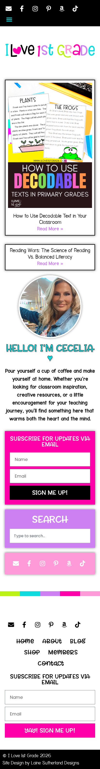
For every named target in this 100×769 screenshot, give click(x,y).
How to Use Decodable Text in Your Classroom (50, 219)
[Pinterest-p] (48, 8)
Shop (32, 652)
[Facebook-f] (22, 8)
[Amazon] (62, 8)
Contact (51, 663)
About (52, 641)
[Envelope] (8, 8)
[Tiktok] (75, 8)
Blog (78, 641)
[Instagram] (35, 8)
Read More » (50, 229)
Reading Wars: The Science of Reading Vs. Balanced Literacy (50, 253)
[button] (9, 19)
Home (25, 641)
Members (63, 652)
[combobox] (50, 536)
